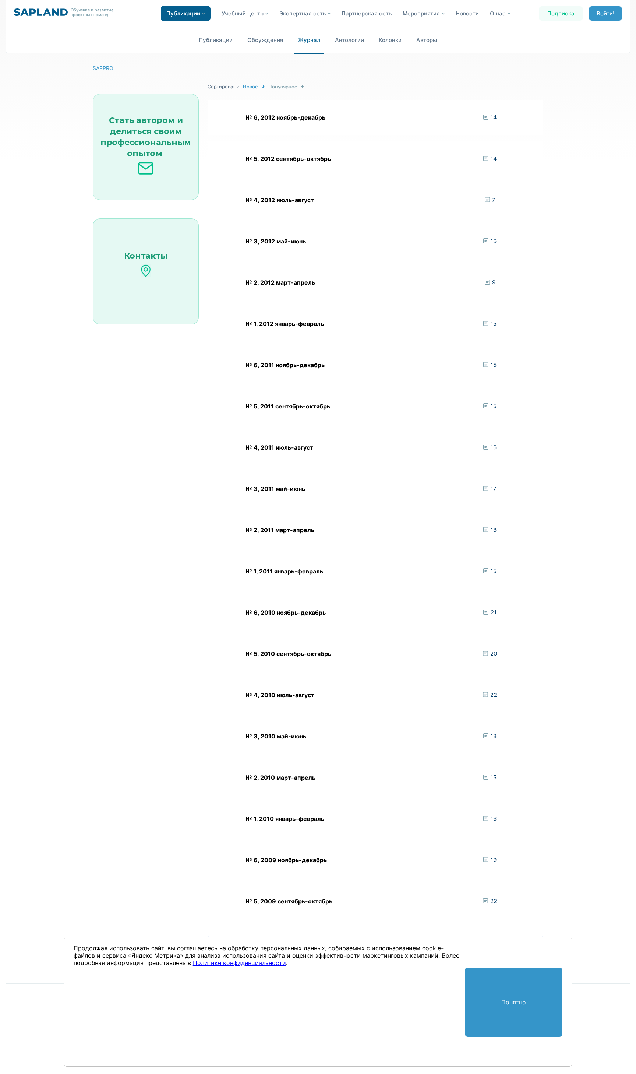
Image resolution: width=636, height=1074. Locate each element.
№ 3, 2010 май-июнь (275, 736)
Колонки (390, 39)
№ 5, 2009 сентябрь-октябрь (288, 901)
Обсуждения (265, 39)
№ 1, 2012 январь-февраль (284, 323)
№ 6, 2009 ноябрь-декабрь (286, 860)
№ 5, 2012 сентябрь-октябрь (288, 158)
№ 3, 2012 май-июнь (275, 241)
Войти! (605, 13)
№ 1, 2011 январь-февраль (284, 571)
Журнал (309, 39)
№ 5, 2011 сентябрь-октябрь (287, 406)
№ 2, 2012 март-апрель (280, 282)
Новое (250, 87)
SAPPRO (103, 68)
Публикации (216, 39)
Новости (467, 13)
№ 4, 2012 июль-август (279, 200)
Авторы (426, 39)
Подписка (561, 13)
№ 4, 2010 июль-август (279, 695)
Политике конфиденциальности (239, 962)
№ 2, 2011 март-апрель (279, 530)
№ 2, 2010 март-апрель (280, 777)
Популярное (282, 87)
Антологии (349, 39)
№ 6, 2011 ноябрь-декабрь (285, 365)
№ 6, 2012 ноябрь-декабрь (285, 117)
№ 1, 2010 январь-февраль (284, 818)
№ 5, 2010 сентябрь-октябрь (288, 653)
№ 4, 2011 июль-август (279, 447)
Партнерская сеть (367, 13)
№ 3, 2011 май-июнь (275, 488)
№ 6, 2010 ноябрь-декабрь (285, 612)
